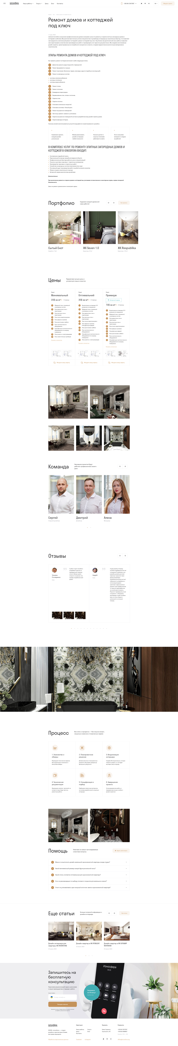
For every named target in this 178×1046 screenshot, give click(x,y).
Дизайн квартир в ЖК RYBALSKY (88, 943)
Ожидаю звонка (62, 1004)
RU (155, 3)
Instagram (88, 1039)
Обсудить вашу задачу (63, 362)
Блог (52, 3)
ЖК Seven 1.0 (91, 248)
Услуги (38, 3)
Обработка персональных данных (58, 1039)
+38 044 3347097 (122, 1029)
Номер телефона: (51, 993)
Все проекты (124, 203)
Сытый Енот (55, 248)
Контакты (60, 3)
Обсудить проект (167, 3)
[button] (87, 527)
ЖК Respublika (127, 248)
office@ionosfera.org (124, 1039)
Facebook (79, 1039)
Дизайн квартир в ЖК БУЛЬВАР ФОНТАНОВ (115, 944)
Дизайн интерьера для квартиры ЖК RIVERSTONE (57, 944)
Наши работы (27, 3)
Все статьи (124, 913)
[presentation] (78, 353)
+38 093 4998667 (122, 1031)
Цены (46, 3)
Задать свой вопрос (122, 850)
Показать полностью (56, 340)
